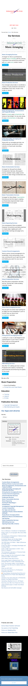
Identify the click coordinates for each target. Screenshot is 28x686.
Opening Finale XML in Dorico (10, 523)
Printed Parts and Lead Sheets (13, 387)
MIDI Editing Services (8, 363)
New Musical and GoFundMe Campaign (11, 588)
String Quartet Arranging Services (12, 335)
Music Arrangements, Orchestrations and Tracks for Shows (13, 111)
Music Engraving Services (9, 223)
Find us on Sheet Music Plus (9, 632)
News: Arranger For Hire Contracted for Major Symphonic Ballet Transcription (13, 556)
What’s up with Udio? (6, 568)
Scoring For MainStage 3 (9, 502)
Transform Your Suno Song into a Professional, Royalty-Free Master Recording (13, 578)
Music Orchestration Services (11, 167)
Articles (6, 398)
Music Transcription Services (10, 195)
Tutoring (6, 394)
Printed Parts (6, 504)
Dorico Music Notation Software (10, 625)
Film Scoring (5, 518)
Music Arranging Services (9, 54)
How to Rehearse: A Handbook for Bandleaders (13, 530)
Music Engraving (7, 501)
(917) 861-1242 (14, 25)
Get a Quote (14, 474)
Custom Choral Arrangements (11, 251)
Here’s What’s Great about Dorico (10, 558)
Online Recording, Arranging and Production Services (11, 139)
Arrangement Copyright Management (13, 506)
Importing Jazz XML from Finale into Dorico (12, 582)
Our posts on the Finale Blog (9, 628)
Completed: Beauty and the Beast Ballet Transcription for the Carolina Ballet (11, 539)
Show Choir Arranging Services (11, 307)
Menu (15, 28)
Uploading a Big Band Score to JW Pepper (12, 581)
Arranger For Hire (14, 11)
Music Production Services (10, 82)
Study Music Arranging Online (11, 515)
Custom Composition (8, 508)
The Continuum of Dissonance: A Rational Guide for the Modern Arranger (13, 536)
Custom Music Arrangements (10, 482)
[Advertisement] (14, 605)
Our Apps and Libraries (10, 411)
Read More (5, 64)
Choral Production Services (10, 495)
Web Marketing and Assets (12, 407)
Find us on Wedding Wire (8, 630)
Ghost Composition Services (10, 279)
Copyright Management (11, 405)
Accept (14, 682)
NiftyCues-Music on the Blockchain (12, 516)
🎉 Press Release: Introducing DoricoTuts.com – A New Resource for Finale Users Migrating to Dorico (13, 574)
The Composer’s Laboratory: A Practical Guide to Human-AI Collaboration (13, 552)
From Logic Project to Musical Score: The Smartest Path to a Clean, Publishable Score (12, 561)
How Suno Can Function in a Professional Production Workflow (12, 570)
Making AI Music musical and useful (12, 484)
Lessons (6, 396)
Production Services (8, 497)
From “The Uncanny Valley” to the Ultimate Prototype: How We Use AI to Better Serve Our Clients (13, 565)
